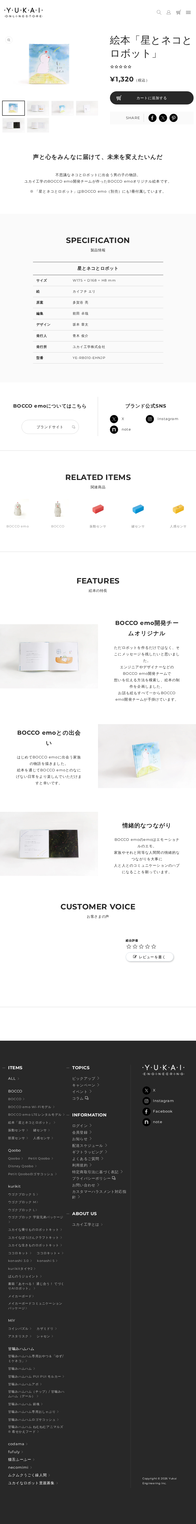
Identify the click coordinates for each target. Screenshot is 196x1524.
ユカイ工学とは (86, 1224)
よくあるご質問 (86, 1158)
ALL (12, 1078)
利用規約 (80, 1165)
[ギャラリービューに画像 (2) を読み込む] (38, 108)
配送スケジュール (88, 1145)
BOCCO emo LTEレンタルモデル (35, 1114)
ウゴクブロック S (22, 1194)
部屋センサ (17, 1138)
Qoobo (14, 1158)
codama (17, 1444)
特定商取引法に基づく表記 (96, 1172)
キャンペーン (84, 1085)
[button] (159, 12)
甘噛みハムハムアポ (24, 1384)
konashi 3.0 (19, 1261)
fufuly (14, 1451)
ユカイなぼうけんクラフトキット (34, 1237)
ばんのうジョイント (24, 1276)
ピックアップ (84, 1078)
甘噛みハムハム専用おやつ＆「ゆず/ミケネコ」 (36, 1358)
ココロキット (18, 1253)
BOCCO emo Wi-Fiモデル (30, 1107)
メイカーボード (20, 1296)
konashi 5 (46, 1261)
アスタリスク (18, 1336)
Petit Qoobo (39, 1158)
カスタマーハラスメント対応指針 (99, 1194)
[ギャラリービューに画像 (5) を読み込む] (13, 125)
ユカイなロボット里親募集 (32, 1483)
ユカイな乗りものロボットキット (34, 1229)
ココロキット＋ (49, 1253)
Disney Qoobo (21, 1166)
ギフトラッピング (88, 1152)
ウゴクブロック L (21, 1210)
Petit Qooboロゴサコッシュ (31, 1174)
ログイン (80, 1125)
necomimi (19, 1467)
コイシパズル (18, 1328)
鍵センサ (40, 1130)
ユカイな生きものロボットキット (34, 1245)
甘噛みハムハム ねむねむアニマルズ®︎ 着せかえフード (35, 1429)
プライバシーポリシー (92, 1178)
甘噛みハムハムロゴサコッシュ (32, 1419)
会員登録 (80, 1132)
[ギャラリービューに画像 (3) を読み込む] (62, 108)
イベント (80, 1091)
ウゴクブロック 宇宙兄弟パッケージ (35, 1217)
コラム (78, 1098)
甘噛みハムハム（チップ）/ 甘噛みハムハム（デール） (36, 1394)
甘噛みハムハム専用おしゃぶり (32, 1412)
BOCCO (15, 1099)
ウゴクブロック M (22, 1202)
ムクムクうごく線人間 (28, 1475)
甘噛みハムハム (20, 1368)
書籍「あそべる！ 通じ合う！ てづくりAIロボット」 (36, 1286)
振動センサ (17, 1130)
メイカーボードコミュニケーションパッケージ (35, 1305)
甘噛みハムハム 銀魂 (24, 1404)
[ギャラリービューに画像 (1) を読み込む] (13, 108)
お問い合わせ (84, 1185)
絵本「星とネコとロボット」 (30, 1122)
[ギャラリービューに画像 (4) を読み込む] (87, 108)
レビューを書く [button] (152, 956)
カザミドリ (45, 1328)
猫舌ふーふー (20, 1459)
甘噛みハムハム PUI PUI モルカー (35, 1376)
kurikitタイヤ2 (20, 1268)
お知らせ (80, 1139)
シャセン (44, 1336)
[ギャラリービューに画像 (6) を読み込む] (38, 125)
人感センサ (42, 1138)
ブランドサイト (50, 427)
